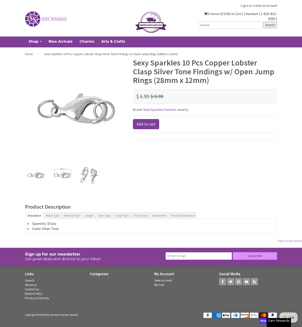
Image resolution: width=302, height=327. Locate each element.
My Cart (159, 285)
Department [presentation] (159, 215)
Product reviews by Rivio (290, 240)
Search (29, 280)
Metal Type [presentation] (52, 215)
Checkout (251, 14)
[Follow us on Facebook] (222, 281)
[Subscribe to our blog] (254, 281)
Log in (245, 6)
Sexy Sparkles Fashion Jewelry (165, 109)
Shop (34, 41)
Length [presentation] (89, 215)
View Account (163, 280)
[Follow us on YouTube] (246, 281)
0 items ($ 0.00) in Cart (224, 14)
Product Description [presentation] (183, 215)
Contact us (32, 289)
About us (31, 285)
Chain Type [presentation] (140, 215)
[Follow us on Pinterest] (238, 281)
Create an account (265, 6)
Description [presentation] (34, 215)
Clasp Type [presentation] (121, 215)
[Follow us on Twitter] (230, 281)
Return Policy (33, 294)
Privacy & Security (37, 298)
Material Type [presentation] (72, 215)
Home (29, 54)
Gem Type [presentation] (104, 215)
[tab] (34, 215)
